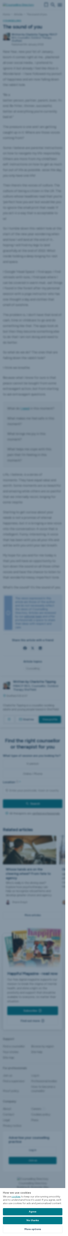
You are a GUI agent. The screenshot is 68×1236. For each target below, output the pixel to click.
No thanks (32, 1220)
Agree (32, 1211)
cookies (15, 1196)
